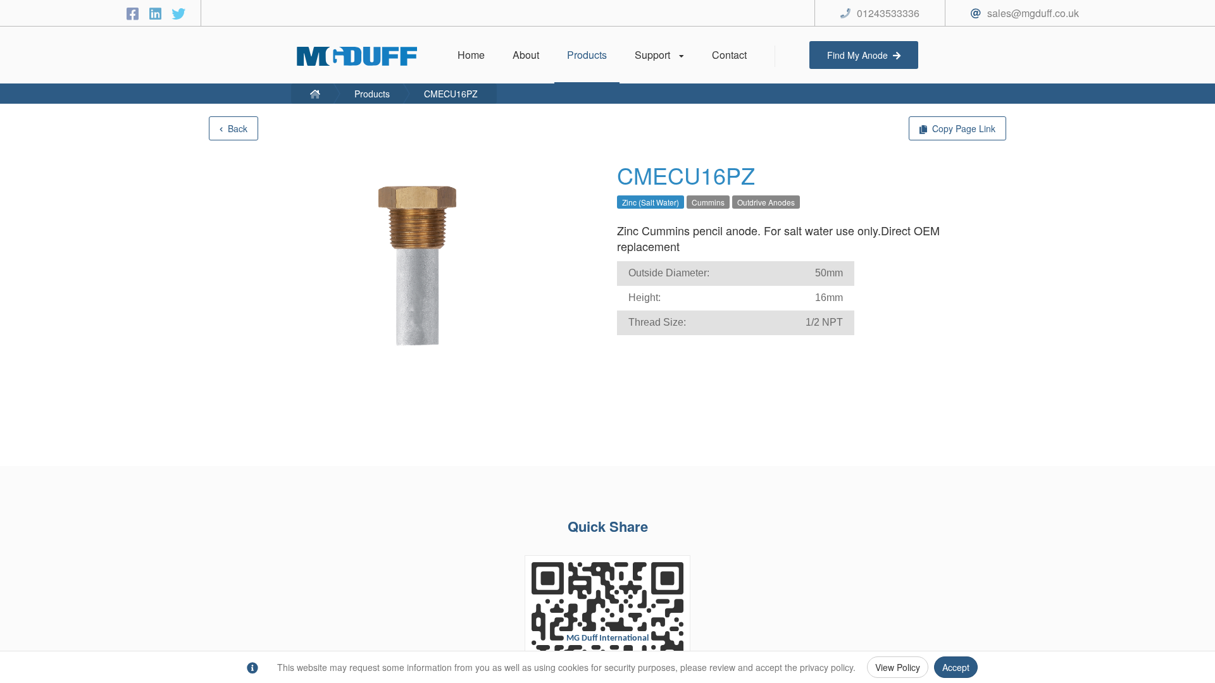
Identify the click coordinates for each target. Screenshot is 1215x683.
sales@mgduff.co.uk (1033, 13)
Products (372, 93)
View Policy (897, 667)
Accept (955, 667)
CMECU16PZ (451, 93)
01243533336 (888, 13)
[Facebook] (134, 13)
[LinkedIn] (157, 13)
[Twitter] (178, 13)
